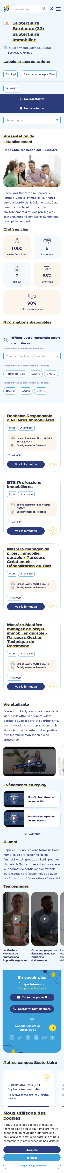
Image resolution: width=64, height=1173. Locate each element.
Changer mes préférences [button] (32, 1165)
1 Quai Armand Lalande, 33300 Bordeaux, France (29, 50)
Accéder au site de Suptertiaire (28, 1027)
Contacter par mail (34, 997)
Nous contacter (34, 108)
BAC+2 (35, 373)
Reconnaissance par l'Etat (39, 74)
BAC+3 (51, 373)
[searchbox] (30, 356)
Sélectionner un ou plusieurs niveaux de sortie (26, 382)
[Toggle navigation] (58, 9)
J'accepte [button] (32, 1149)
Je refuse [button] (32, 1157)
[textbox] (32, 120)
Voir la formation (26, 464)
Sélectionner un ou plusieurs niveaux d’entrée (26, 365)
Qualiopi (10, 74)
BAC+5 (41, 390)
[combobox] (32, 120)
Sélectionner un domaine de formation (23, 348)
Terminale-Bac (15, 373)
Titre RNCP (11, 88)
